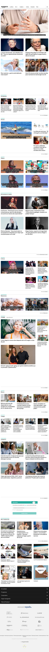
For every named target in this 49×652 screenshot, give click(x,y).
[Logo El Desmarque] (24, 617)
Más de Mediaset (5, 602)
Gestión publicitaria (42, 635)
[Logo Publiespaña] (24, 629)
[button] (12, 167)
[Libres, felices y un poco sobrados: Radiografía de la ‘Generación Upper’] (24, 551)
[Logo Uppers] (9, 625)
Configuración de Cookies (26, 635)
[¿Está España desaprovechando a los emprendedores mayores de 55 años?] (30, 421)
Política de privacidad (17, 635)
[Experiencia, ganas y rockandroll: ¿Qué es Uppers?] (8, 551)
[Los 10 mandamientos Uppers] (41, 551)
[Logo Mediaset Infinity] (9, 613)
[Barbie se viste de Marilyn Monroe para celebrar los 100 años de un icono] (30, 280)
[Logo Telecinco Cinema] (24, 626)
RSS (47, 635)
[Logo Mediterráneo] (39, 629)
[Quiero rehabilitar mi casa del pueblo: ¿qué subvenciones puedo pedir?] (41, 398)
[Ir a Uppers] (4, 6)
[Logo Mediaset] (24, 607)
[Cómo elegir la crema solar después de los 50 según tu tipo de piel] (18, 329)
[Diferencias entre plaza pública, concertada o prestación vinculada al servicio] (41, 526)
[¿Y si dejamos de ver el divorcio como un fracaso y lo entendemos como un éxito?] (24, 23)
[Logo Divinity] (9, 617)
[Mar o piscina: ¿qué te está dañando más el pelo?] (12, 65)
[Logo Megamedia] (25, 642)
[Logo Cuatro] (39, 613)
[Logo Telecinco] (24, 613)
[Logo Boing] (9, 621)
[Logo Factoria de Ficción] (39, 617)
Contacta (24, 636)
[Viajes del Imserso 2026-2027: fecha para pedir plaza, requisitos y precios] (12, 468)
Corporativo (4, 595)
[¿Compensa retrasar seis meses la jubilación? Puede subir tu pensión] (36, 468)
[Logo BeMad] (39, 621)
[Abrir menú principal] (47, 6)
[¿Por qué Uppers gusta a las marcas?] (24, 572)
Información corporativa (9, 635)
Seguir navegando (5, 598)
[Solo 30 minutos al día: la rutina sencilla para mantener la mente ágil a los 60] (36, 65)
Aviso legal (2, 635)
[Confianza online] (24, 647)
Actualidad (4, 588)
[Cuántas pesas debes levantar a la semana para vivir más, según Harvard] (42, 338)
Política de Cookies (35, 635)
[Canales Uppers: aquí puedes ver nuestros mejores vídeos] (36, 166)
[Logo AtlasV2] (9, 629)
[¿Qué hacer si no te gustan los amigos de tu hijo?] (36, 304)
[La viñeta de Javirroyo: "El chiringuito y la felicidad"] (41, 126)
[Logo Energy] (24, 621)
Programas (4, 592)
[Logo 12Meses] (40, 625)
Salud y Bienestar (9, 317)
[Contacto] (41, 572)
